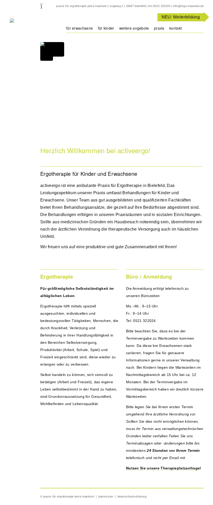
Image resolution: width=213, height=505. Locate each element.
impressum (105, 496)
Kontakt (175, 28)
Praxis (159, 28)
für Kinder (106, 28)
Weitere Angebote (134, 28)
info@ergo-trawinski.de (188, 6)
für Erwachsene (79, 28)
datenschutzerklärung (132, 496)
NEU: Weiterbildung (181, 17)
